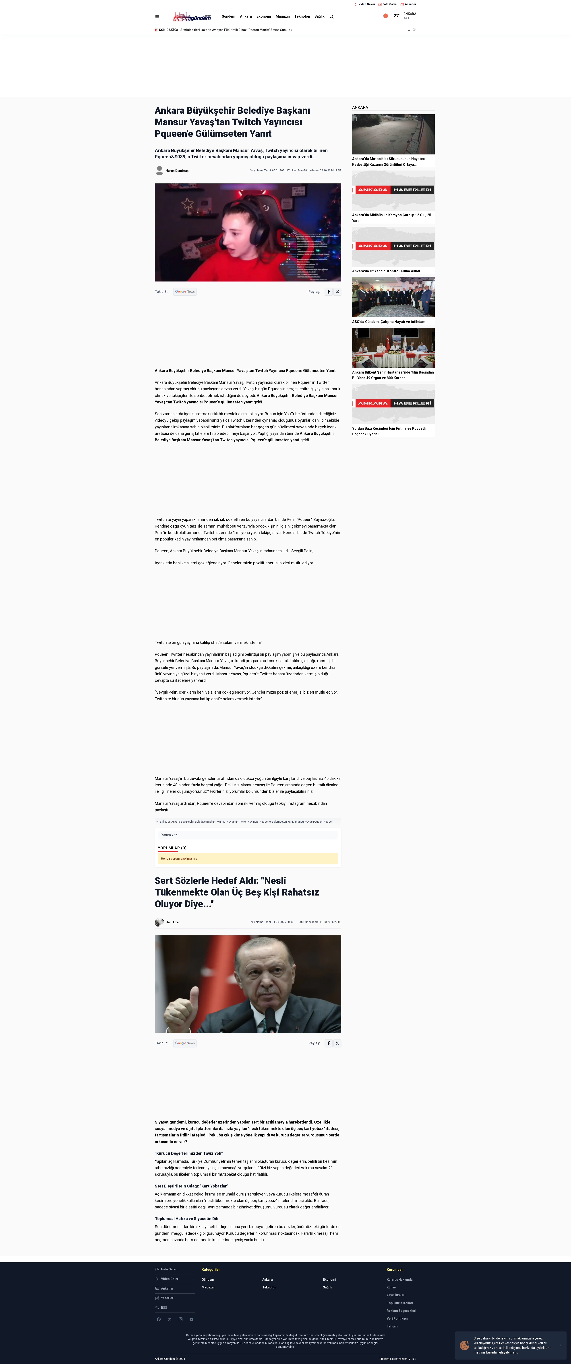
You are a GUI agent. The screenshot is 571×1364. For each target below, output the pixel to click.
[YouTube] (191, 1319)
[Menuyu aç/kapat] (157, 16)
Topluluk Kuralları (400, 1303)
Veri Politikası (397, 1318)
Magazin (283, 16)
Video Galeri (367, 4)
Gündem (228, 16)
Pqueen (328, 821)
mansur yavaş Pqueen (309, 821)
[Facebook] (159, 1319)
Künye (391, 1287)
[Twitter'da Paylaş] (337, 292)
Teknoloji (302, 16)
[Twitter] (170, 1319)
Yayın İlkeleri (396, 1295)
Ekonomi (264, 16)
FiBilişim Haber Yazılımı (393, 1358)
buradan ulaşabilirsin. (502, 1352)
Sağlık (319, 16)
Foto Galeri (390, 4)
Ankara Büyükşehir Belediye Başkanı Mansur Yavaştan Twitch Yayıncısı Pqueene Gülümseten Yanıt (232, 821)
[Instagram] (180, 1319)
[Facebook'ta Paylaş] (329, 292)
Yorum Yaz (169, 835)
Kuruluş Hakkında (400, 1279)
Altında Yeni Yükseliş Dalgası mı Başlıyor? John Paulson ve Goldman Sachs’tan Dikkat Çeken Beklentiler (255, 30)
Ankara (246, 16)
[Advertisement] (285, 66)
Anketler (410, 4)
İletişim (392, 1326)
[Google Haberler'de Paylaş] (185, 292)
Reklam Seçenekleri (401, 1311)
